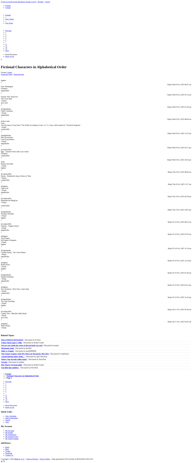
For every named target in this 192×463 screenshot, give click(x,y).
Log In (33, 2)
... (6, 43)
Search (47, 2)
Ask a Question (10, 416)
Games (9, 72)
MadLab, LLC (19, 459)
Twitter (7, 451)
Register (41, 2)
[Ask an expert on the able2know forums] (16, 2)
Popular (8, 15)
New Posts (9, 23)
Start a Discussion (11, 418)
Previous (8, 31)
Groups (8, 8)
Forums (8, 6)
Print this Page (19, 74)
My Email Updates (12, 439)
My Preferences (10, 435)
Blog (7, 449)
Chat (7, 422)
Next (7, 51)
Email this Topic (6, 74)
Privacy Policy (45, 459)
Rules (7, 447)
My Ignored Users (11, 437)
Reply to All (9, 56)
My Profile (9, 433)
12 (6, 47)
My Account (9, 431)
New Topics (9, 19)
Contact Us (9, 455)
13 (6, 49)
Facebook (8, 453)
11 (6, 45)
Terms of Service (32, 459)
